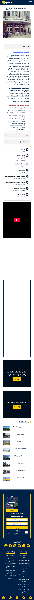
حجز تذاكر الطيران (10, 570)
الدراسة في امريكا (10, 555)
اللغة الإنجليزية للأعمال (24, 560)
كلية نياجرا (20, 463)
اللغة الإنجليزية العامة (24, 566)
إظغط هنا (17, 407)
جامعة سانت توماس (20, 448)
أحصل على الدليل (17, 527)
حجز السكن (10, 573)
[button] (5, 24)
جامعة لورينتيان (20, 470)
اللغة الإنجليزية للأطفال (24, 563)
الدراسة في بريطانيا (10, 561)
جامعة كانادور (20, 434)
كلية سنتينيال (20, 441)
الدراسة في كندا (10, 558)
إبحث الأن (17, 379)
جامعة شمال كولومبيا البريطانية (20, 427)
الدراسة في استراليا (10, 563)
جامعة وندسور (20, 477)
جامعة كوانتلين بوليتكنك (20, 456)
